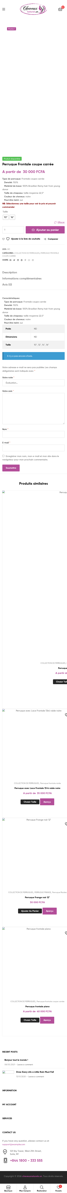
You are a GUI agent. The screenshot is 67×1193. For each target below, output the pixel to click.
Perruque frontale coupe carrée (50, 1001)
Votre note (8, 377)
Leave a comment (25, 1064)
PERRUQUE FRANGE (42, 892)
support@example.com (13, 1144)
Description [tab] (9, 272)
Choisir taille (30, 801)
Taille (5, 211)
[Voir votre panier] (60, 9)
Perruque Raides (59, 892)
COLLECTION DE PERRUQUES (27, 253)
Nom (5, 429)
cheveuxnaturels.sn (32, 1176)
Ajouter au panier (47, 230)
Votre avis (8, 391)
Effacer (61, 222)
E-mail (6, 442)
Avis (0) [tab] (7, 284)
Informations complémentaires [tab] (21, 278)
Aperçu (47, 801)
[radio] (5, 217)
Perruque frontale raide (50, 783)
